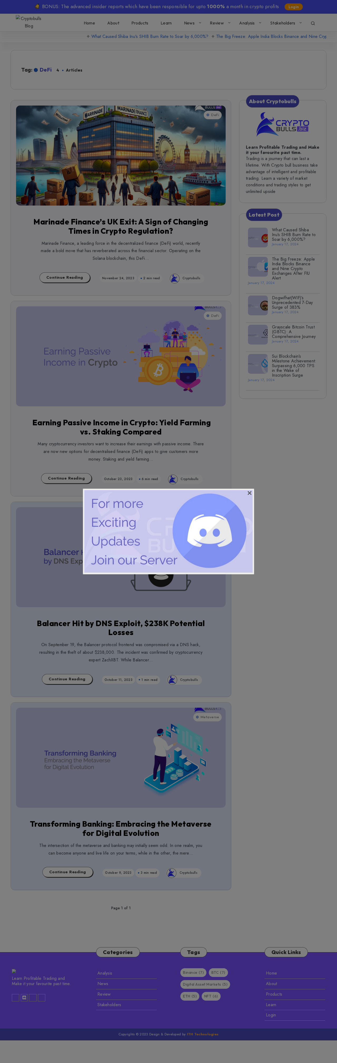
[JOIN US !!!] (168, 571)
